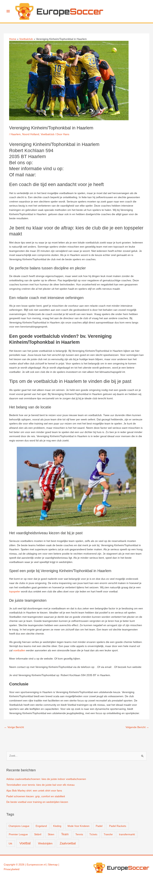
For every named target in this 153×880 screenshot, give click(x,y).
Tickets (93, 834)
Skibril (37, 834)
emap (54, 864)
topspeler (14, 591)
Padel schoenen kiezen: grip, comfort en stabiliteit (35, 796)
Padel (99, 825)
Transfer (108, 834)
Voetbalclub (47, 134)
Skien (51, 834)
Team (64, 834)
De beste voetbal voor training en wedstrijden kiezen (37, 802)
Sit (49, 864)
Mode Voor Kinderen (78, 826)
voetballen (19, 650)
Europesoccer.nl (36, 864)
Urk (10, 843)
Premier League (18, 834)
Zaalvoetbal (68, 843)
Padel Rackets (117, 825)
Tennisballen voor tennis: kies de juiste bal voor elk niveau (40, 784)
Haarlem (16, 134)
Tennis (79, 834)
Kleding (57, 826)
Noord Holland (30, 134)
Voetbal (25, 843)
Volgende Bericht (137, 727)
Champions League (19, 826)
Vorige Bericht (14, 727)
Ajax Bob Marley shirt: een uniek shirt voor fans (34, 790)
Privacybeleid (11, 869)
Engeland (41, 826)
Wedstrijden (45, 843)
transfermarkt (127, 834)
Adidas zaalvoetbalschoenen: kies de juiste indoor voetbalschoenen (46, 779)
